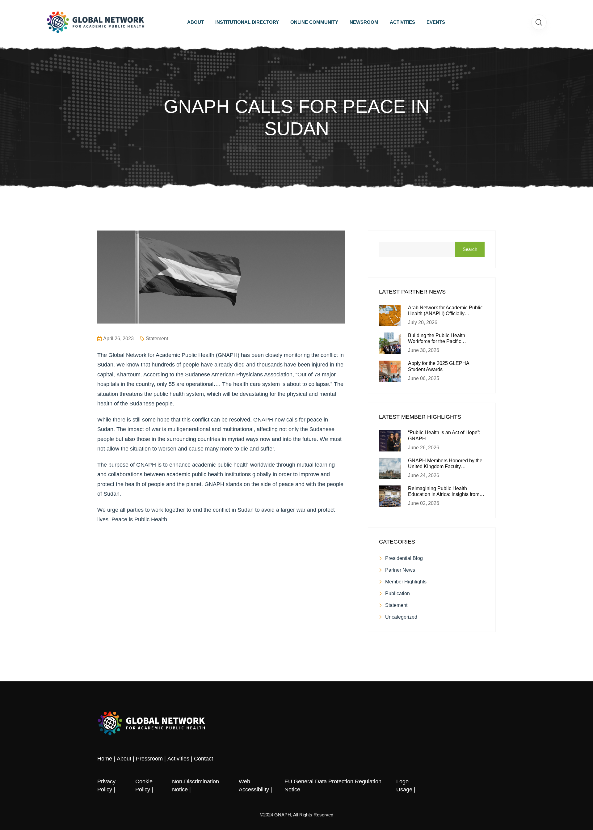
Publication (397, 593)
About (195, 22)
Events (436, 22)
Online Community (314, 22)
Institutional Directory (247, 22)
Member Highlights (406, 581)
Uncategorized (401, 617)
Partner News (400, 570)
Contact (203, 759)
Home (104, 759)
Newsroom (364, 22)
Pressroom (149, 759)
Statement (157, 338)
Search (470, 249)
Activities (402, 22)
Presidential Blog (404, 558)
